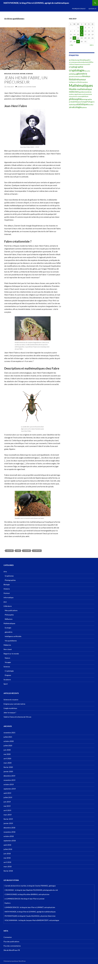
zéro (71, 107)
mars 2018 (7, 866)
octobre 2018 (9, 836)
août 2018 (7, 845)
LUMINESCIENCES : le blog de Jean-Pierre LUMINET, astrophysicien (30, 907)
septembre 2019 (10, 789)
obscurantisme (83, 94)
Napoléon (81, 92)
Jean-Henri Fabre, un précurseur (25, 79)
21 (74, 38)
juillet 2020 (8, 746)
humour (82, 79)
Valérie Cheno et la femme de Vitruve (17, 717)
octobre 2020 (9, 741)
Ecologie (15, 74)
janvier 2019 (8, 823)
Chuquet (76, 64)
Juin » (92, 45)
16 (82, 34)
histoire (73, 79)
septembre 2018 (10, 841)
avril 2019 (7, 810)
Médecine (7, 645)
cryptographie (76, 67)
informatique (8, 597)
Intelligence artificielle (13, 636)
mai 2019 (7, 806)
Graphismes (9, 576)
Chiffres (71, 64)
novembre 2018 (9, 832)
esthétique (73, 74)
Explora (7, 903)
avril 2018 (7, 862)
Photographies (10, 580)
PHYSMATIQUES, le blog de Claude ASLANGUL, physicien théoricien (30, 916)
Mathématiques (81, 85)
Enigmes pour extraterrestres (14, 704)
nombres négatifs (74, 94)
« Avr (71, 45)
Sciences (29, 74)
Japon (83, 82)
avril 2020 (7, 758)
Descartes (87, 71)
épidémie (84, 107)
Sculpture (7, 680)
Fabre (18, 550)
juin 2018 (7, 854)
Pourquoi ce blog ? (79, 8)
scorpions (37, 550)
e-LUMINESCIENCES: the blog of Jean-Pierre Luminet (24, 899)
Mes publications (11, 610)
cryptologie (76, 70)
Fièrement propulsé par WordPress (15, 961)
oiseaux (71, 96)
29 (78, 41)
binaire (81, 62)
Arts (5, 572)
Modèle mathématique (80, 89)
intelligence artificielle (75, 82)
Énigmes (8, 675)
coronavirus (82, 64)
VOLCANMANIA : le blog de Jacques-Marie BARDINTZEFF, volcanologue (32, 920)
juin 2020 (7, 750)
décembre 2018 (9, 828)
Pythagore (90, 102)
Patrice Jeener (78, 96)
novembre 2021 (9, 733)
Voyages (8, 662)
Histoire (7, 589)
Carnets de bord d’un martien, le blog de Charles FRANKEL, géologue (30, 886)
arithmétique (83, 60)
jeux (86, 82)
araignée (9, 550)
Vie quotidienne (11, 641)
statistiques (82, 104)
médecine (73, 92)
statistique (73, 104)
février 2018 (8, 871)
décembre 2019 (9, 776)
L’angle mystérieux (10, 708)
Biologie (7, 74)
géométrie (82, 73)
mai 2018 (7, 858)
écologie (77, 107)
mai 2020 (7, 754)
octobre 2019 (9, 784)
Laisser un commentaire (26, 87)
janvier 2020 (8, 771)
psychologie (82, 102)
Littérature (8, 606)
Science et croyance (11, 700)
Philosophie (9, 615)
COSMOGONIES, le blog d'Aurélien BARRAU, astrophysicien (27, 894)
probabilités (73, 102)
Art (89, 60)
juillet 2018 (8, 849)
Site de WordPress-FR (12, 950)
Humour (7, 593)
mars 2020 (7, 763)
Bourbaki (85, 62)
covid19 (88, 64)
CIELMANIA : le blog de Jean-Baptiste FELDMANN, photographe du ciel (31, 890)
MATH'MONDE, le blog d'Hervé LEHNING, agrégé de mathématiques (36, 3)
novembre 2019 (9, 780)
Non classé (8, 649)
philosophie (75, 99)
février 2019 (8, 819)
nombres (88, 92)
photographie (87, 99)
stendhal (90, 104)
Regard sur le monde (11, 654)
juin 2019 (7, 802)
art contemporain (74, 62)
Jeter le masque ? (10, 713)
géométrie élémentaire (75, 76)
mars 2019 (7, 815)
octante (89, 94)
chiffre (90, 62)
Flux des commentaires (12, 946)
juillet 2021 (8, 737)
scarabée (26, 550)
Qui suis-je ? (92, 8)
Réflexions (8, 619)
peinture (85, 96)
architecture (73, 60)
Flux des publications (11, 941)
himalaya (86, 76)
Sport (6, 684)
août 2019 (7, 793)
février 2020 (8, 767)
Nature (22, 74)
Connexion (8, 937)
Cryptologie (9, 671)
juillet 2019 (8, 797)
